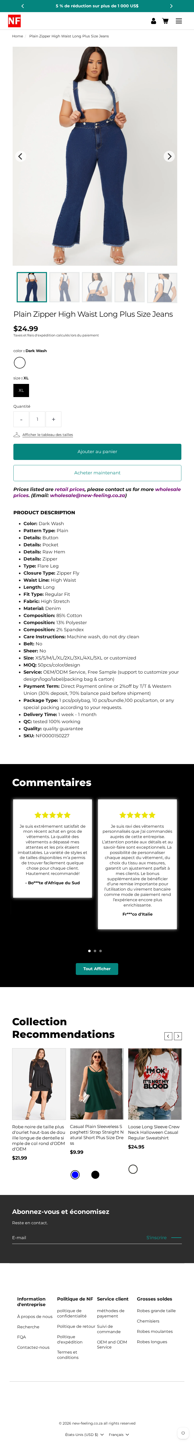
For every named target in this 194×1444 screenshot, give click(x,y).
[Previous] (23, 6)
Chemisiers (148, 1321)
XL (21, 390)
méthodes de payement (111, 1313)
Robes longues (152, 1341)
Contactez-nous (33, 1347)
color (30, 350)
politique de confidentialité (72, 1313)
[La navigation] (179, 21)
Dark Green (105, 1175)
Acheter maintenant (97, 473)
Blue (75, 1175)
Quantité (21, 406)
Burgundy (85, 1175)
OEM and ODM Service (112, 1345)
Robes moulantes (155, 1331)
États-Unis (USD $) (81, 1434)
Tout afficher (97, 968)
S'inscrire (157, 1237)
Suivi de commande (109, 1329)
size (21, 378)
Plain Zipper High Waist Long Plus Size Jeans (69, 36)
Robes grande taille (156, 1310)
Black (95, 1175)
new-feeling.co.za (87, 1423)
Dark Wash (19, 362)
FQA (21, 1337)
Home (17, 36)
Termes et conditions (68, 1355)
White (133, 1169)
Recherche (28, 1327)
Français (116, 1434)
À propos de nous (35, 1316)
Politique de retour (76, 1326)
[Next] (171, 6)
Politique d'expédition (70, 1339)
